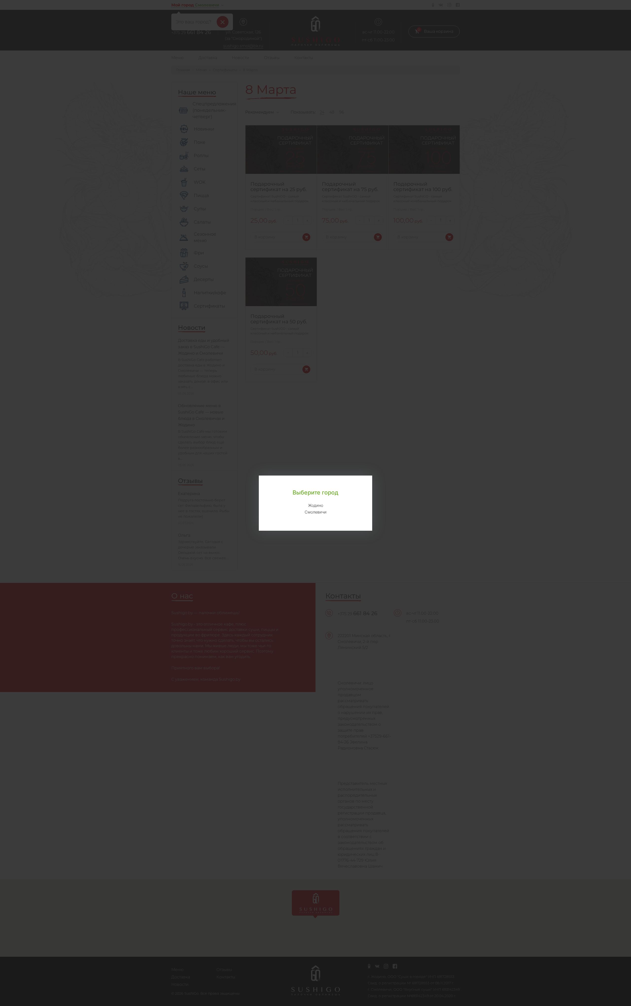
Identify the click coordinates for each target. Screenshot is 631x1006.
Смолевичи (316, 512)
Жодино (315, 505)
